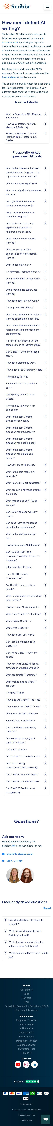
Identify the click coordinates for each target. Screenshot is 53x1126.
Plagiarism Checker (26, 1020)
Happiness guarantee (26, 1115)
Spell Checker (26, 1032)
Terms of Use (26, 1120)
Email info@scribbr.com (20, 853)
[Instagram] (26, 1064)
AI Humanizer (26, 1028)
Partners (26, 997)
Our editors (26, 989)
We (14, 845)
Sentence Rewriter (26, 1044)
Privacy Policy (26, 1104)
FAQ (26, 1002)
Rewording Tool (26, 1048)
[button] (45, 1119)
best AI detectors (11, 77)
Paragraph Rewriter (26, 1040)
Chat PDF (26, 1053)
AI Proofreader (26, 1024)
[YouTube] (18, 1064)
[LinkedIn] (34, 1064)
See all (47, 908)
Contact (26, 1058)
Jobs (26, 993)
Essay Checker (26, 1036)
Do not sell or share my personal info (26, 1110)
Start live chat (14, 860)
